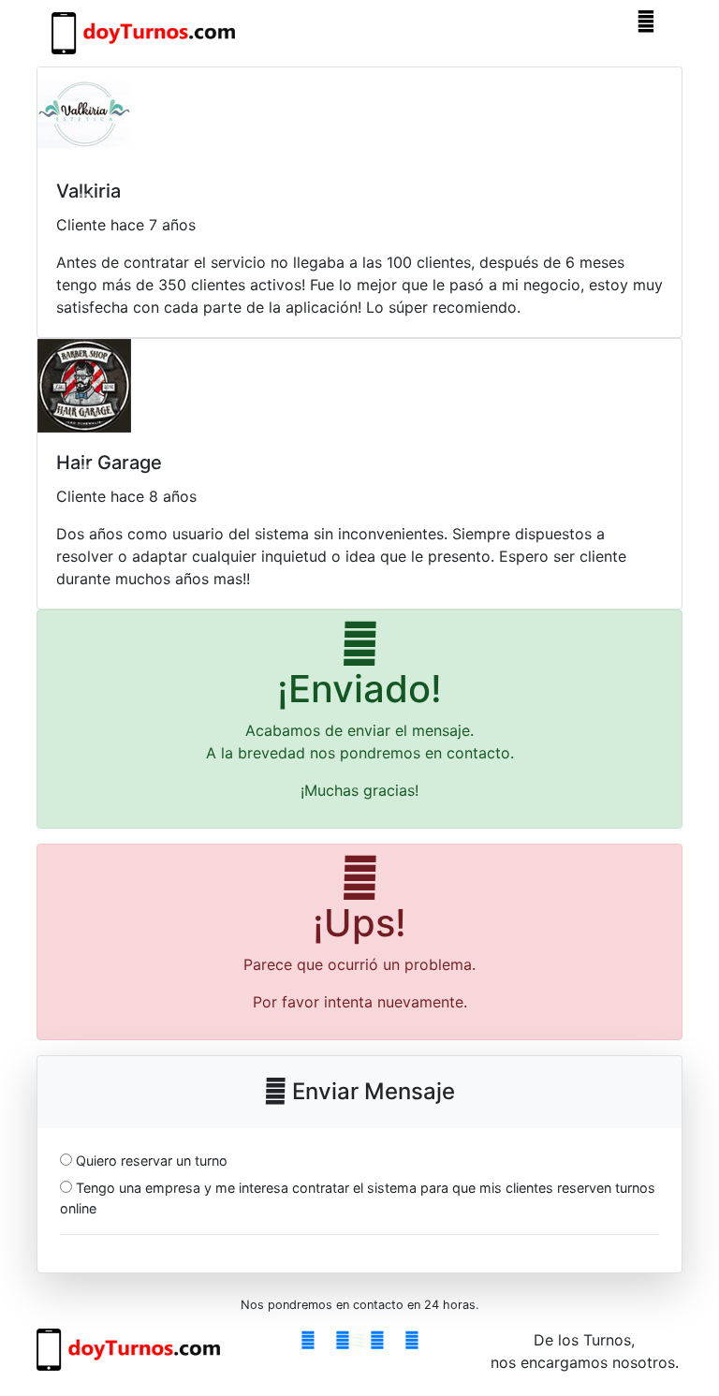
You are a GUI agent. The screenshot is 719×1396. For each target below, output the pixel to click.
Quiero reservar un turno (151, 1160)
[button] (85, 202)
